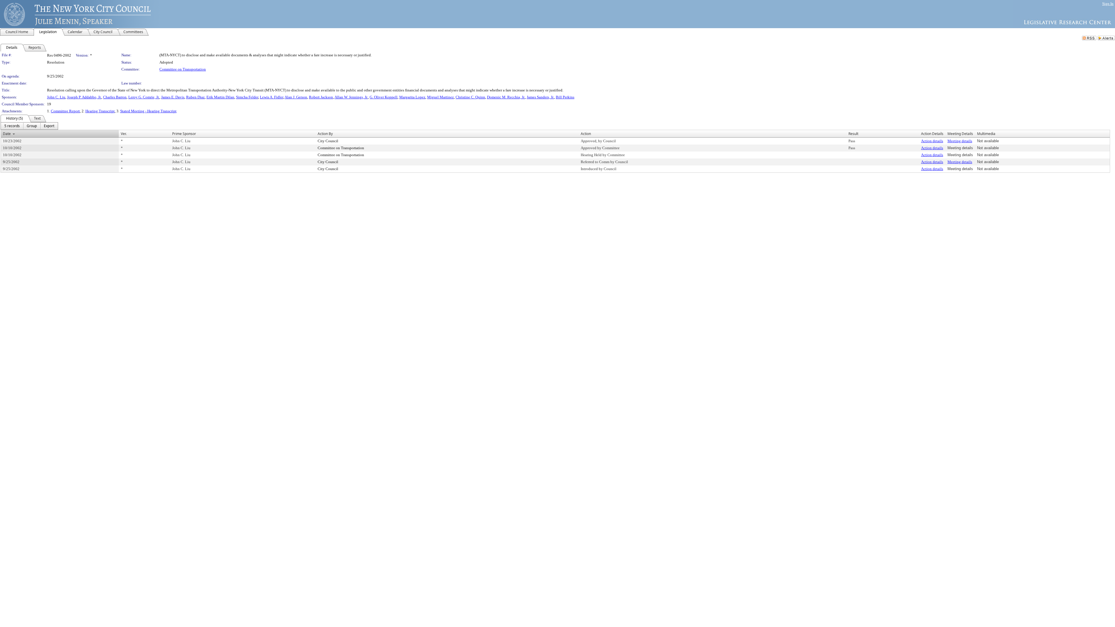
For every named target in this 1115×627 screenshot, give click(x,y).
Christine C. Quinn (470, 97)
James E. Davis (172, 97)
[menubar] (29, 126)
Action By (325, 133)
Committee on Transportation (182, 69)
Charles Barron (115, 97)
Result (853, 133)
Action (586, 133)
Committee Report (65, 111)
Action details (932, 141)
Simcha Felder (247, 97)
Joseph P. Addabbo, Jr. (84, 97)
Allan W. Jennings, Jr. (351, 97)
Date (7, 133)
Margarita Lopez (412, 97)
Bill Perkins (565, 97)
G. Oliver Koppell (384, 97)
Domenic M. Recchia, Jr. (506, 97)
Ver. (124, 133)
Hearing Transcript (100, 111)
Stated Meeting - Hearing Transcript (148, 111)
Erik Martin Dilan (220, 97)
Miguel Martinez (440, 97)
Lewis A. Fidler (271, 97)
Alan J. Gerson (296, 97)
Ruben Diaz (195, 97)
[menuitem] (12, 125)
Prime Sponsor (184, 133)
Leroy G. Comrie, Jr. (143, 97)
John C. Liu (56, 97)
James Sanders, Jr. (540, 97)
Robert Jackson (321, 97)
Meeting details (959, 141)
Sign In (1108, 3)
